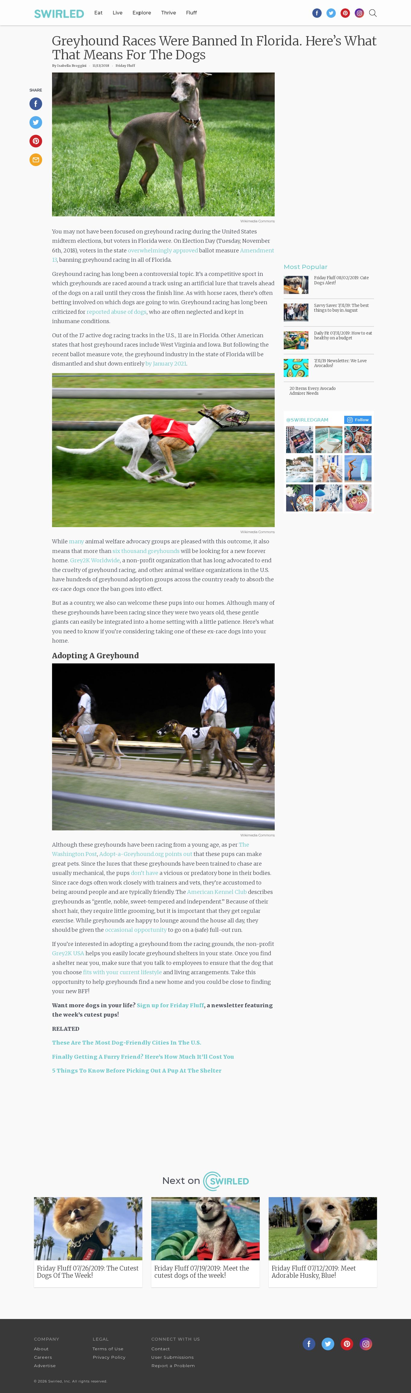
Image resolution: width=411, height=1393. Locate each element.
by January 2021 (166, 363)
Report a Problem (173, 1365)
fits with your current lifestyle (122, 972)
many (76, 541)
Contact (160, 1348)
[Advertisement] (163, 1125)
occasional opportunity (136, 929)
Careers (43, 1357)
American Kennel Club (217, 891)
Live (117, 13)
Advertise (45, 1365)
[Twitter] (331, 13)
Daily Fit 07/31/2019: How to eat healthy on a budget (343, 336)
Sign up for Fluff (170, 1005)
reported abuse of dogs (117, 311)
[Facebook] (317, 13)
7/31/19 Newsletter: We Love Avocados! (340, 363)
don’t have (144, 872)
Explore (141, 13)
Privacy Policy (109, 1357)
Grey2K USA (68, 953)
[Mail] (38, 159)
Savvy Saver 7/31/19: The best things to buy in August (341, 308)
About (41, 1348)
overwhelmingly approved (163, 250)
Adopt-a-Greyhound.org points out (145, 854)
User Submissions (172, 1357)
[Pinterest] (345, 13)
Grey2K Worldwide (95, 560)
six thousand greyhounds (146, 551)
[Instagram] (359, 13)
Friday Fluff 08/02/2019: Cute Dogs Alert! (341, 280)
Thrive (168, 13)
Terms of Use (108, 1348)
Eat (98, 13)
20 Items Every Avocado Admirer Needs (312, 391)
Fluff (191, 13)
